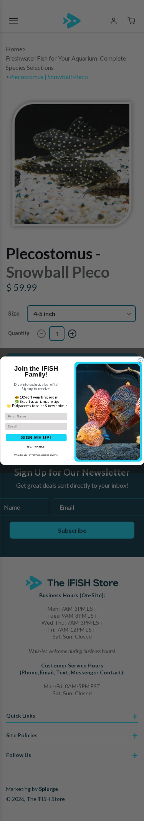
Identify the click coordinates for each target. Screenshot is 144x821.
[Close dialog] (140, 360)
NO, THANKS (36, 446)
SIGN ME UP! (36, 437)
